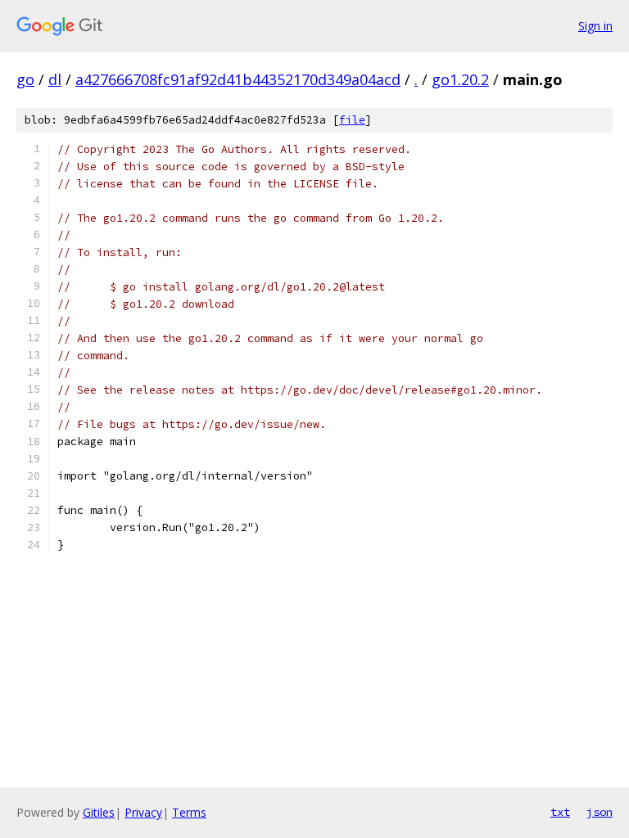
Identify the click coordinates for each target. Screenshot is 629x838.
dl (54, 79)
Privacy (143, 812)
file (352, 120)
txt (560, 811)
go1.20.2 (460, 79)
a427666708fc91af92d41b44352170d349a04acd (237, 79)
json (599, 811)
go (25, 79)
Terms (189, 812)
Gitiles (99, 812)
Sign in (595, 26)
